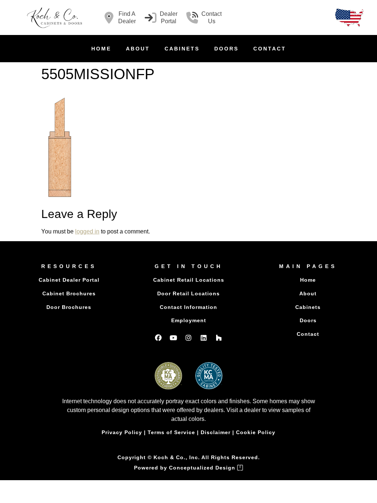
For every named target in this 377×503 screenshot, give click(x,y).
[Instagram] (188, 337)
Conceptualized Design (203, 468)
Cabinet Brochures (69, 293)
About (138, 49)
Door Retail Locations (188, 293)
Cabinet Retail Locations (188, 280)
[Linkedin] (203, 337)
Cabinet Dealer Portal (69, 280)
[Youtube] (173, 337)
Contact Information (188, 307)
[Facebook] (158, 337)
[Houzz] (218, 337)
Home (101, 49)
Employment (188, 320)
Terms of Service (171, 432)
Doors (226, 49)
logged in (87, 231)
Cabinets (182, 49)
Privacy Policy (122, 432)
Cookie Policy (255, 432)
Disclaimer (215, 432)
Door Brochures (68, 307)
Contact (269, 49)
